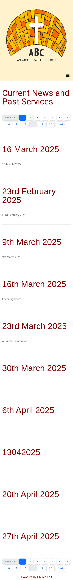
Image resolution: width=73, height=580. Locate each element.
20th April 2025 (30, 494)
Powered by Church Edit (36, 577)
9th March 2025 (31, 242)
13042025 (21, 452)
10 (24, 124)
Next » (61, 124)
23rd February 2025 (29, 196)
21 (41, 124)
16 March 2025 (30, 149)
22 (50, 124)
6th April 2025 (28, 410)
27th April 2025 (30, 536)
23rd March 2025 (34, 326)
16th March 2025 (34, 284)
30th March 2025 (34, 368)
